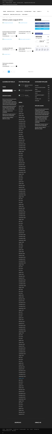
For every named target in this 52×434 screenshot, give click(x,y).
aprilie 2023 (21, 181)
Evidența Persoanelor (28, 90)
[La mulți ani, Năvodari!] (10, 43)
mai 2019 (21, 270)
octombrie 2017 (22, 306)
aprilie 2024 (21, 159)
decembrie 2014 (22, 370)
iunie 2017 (21, 314)
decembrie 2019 (22, 257)
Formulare (26, 95)
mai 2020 (21, 247)
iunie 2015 (21, 359)
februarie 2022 (22, 208)
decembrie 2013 (22, 393)
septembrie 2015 (22, 353)
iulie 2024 (21, 153)
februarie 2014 (22, 389)
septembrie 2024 (22, 149)
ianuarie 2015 (21, 368)
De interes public (27, 11)
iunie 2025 (21, 132)
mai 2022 (21, 202)
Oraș (34, 11)
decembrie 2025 (22, 121)
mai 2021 (21, 225)
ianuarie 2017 (21, 323)
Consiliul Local (19, 11)
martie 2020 (21, 251)
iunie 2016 (21, 336)
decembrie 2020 (22, 234)
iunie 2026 (21, 109)
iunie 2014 (21, 382)
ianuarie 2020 (21, 255)
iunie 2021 (21, 223)
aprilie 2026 (21, 113)
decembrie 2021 (22, 212)
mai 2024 (21, 157)
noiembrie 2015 (22, 350)
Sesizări (14, 2)
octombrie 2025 (22, 125)
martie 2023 (21, 183)
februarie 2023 (22, 185)
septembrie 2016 (22, 331)
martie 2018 (21, 297)
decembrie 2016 (22, 325)
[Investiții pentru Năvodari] (26, 26)
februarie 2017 (22, 321)
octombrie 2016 (22, 329)
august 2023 (21, 174)
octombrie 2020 (22, 238)
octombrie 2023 (22, 170)
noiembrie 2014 (22, 372)
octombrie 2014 (22, 374)
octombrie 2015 (22, 351)
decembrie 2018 (22, 280)
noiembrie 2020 (22, 236)
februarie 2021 (22, 230)
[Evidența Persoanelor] (21, 91)
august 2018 (21, 287)
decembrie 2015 (22, 348)
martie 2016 (21, 342)
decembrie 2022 (22, 189)
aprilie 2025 (21, 136)
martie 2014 (21, 387)
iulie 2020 (21, 244)
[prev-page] (4, 72)
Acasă (4, 17)
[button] (47, 11)
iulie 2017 (21, 312)
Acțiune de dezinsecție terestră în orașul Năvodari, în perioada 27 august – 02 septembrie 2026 (9, 108)
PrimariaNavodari (22, 33)
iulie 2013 (21, 402)
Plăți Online (24, 14)
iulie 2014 (21, 380)
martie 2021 (21, 229)
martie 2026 (21, 115)
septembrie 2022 (22, 195)
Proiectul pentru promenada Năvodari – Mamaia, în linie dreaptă (9, 33)
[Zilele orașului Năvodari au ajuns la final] (26, 43)
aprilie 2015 (21, 363)
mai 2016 (21, 338)
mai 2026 (21, 111)
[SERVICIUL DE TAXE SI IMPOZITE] (21, 86)
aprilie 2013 (21, 408)
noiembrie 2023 (22, 168)
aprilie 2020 (21, 249)
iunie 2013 (21, 404)
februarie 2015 (22, 367)
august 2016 (21, 333)
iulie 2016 (21, 334)
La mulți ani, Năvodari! (8, 48)
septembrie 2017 (22, 308)
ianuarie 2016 (21, 346)
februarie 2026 (22, 117)
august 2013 (21, 401)
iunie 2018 (21, 291)
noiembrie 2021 (22, 213)
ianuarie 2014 (21, 391)
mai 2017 (21, 315)
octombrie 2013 (22, 397)
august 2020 (21, 242)
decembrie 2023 (22, 166)
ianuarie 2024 (21, 164)
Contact (39, 11)
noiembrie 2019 (22, 259)
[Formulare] (21, 96)
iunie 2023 (21, 178)
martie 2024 (21, 160)
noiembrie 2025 (22, 123)
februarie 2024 (22, 162)
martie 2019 (21, 274)
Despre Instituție (10, 11)
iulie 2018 (21, 289)
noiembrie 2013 (22, 395)
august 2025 (21, 128)
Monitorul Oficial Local (15, 14)
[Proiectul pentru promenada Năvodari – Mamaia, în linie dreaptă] (10, 26)
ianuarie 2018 (21, 300)
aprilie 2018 (21, 295)
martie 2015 (21, 365)
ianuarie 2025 (21, 142)
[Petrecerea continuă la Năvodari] (10, 58)
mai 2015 (21, 361)
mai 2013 (21, 406)
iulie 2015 (21, 357)
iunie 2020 (21, 246)
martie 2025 (21, 138)
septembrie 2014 (22, 376)
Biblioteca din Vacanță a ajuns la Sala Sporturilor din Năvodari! (9, 115)
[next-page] (14, 72)
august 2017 (21, 310)
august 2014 (21, 378)
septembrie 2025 (22, 126)
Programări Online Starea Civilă (29, 2)
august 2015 (21, 355)
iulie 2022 (21, 198)
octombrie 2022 (22, 193)
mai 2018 (21, 293)
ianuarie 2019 (21, 278)
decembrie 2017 (22, 302)
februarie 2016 (22, 344)
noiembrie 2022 (22, 191)
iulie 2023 (21, 176)
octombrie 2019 (22, 261)
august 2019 (21, 264)
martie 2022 (21, 206)
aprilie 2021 (21, 227)
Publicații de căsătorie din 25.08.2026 (8, 111)
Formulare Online (20, 2)
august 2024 (21, 151)
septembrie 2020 (22, 240)
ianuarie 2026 (21, 119)
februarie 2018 (22, 298)
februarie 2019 (22, 276)
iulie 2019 (21, 266)
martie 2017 (21, 319)
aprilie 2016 (21, 340)
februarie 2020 (22, 253)
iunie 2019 (21, 268)
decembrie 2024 (22, 143)
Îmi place (47, 23)
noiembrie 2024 (22, 145)
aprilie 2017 (21, 317)
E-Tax (3, 2)
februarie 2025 (22, 140)
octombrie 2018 (22, 283)
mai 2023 (21, 179)
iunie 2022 (21, 200)
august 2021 (21, 219)
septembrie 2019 (22, 263)
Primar (4, 11)
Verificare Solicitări (9, 2)
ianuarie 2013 (21, 414)
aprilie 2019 (21, 272)
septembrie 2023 (22, 172)
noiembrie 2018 (22, 281)
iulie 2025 (21, 130)
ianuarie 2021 (21, 232)
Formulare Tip (6, 14)
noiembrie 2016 (22, 327)
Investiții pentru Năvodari (25, 31)
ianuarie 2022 (21, 210)
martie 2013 (21, 410)
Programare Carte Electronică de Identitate (10, 4)
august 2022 (21, 196)
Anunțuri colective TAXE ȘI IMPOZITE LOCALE (8, 118)
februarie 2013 (22, 412)
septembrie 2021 (22, 217)
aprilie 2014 (21, 385)
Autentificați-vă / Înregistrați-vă (8, 0)
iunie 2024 (21, 155)
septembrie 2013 (22, 399)
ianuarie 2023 (21, 187)
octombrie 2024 (22, 147)
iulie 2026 (21, 108)
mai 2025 (21, 134)
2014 (7, 17)
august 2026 (21, 106)
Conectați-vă (46, 26)
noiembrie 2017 (22, 304)
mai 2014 (21, 384)
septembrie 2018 (22, 285)
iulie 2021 (21, 221)
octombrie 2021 (22, 215)
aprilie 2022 (21, 204)
